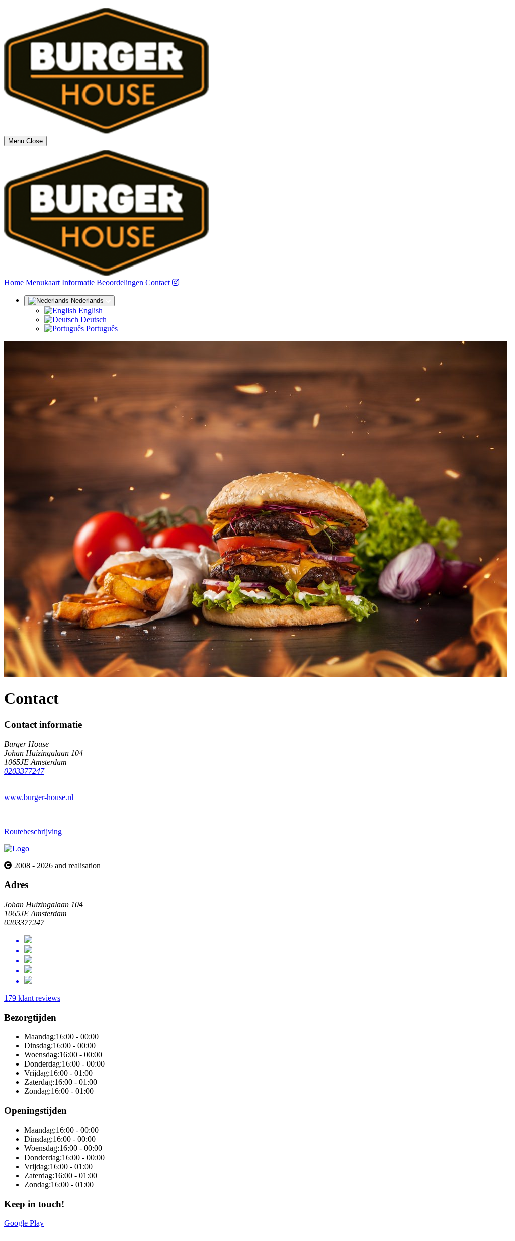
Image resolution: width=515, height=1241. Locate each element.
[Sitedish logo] (16, 848)
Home (14, 282)
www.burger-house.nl (38, 797)
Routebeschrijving (33, 831)
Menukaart (43, 282)
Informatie (79, 282)
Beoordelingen (121, 282)
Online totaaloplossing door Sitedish (61, 1232)
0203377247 (24, 771)
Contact (158, 282)
